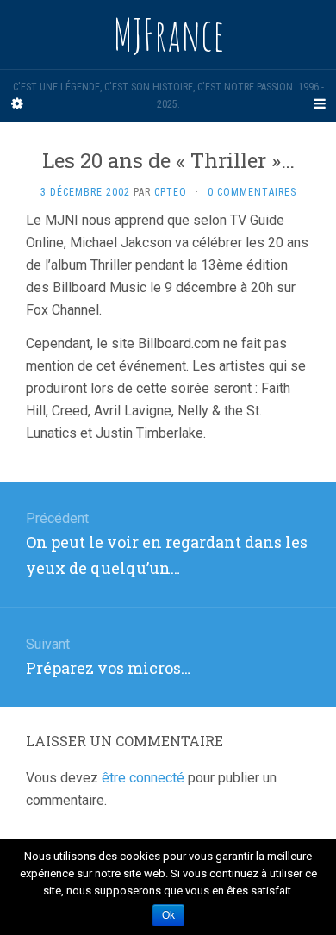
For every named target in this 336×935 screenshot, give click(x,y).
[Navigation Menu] (319, 104)
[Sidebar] (17, 104)
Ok (168, 915)
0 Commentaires (252, 192)
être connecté (143, 778)
